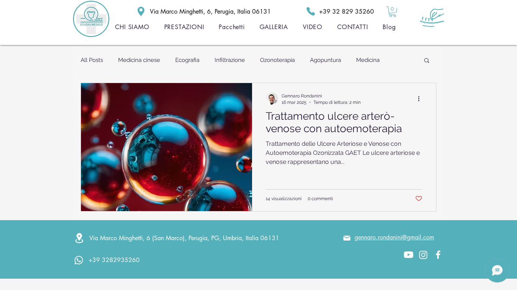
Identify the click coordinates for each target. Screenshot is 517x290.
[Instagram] (423, 254)
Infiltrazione (230, 60)
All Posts (92, 60)
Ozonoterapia (277, 60)
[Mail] (347, 238)
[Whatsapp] (78, 260)
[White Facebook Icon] (438, 254)
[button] (392, 11)
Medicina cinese (139, 60)
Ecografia (187, 60)
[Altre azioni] (421, 98)
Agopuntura (325, 60)
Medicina (368, 60)
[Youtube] (408, 254)
